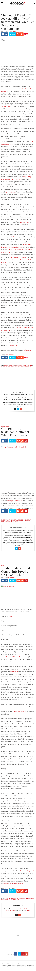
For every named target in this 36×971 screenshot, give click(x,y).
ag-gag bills (12, 365)
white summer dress (12, 521)
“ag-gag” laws (5, 106)
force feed (29, 365)
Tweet (13, 34)
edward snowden (21, 365)
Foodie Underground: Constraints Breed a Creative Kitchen (16, 571)
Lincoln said (24, 222)
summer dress (5, 520)
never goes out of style (14, 501)
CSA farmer (14, 672)
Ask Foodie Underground (11, 898)
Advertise (18, 938)
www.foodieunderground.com (13, 883)
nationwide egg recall (18, 257)
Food (2, 565)
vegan (10, 616)
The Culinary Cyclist (17, 908)
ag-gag (6, 365)
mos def (17, 366)
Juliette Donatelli (13, 438)
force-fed (4, 366)
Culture (3, 13)
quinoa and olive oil (19, 711)
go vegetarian (10, 192)
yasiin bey (28, 366)
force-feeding (12, 345)
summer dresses (14, 520)
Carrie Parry (7, 519)
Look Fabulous (5, 426)
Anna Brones (11, 577)
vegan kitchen (15, 899)
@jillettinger (27, 350)
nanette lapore (5, 519)
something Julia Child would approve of (14, 657)
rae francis (20, 519)
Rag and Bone (27, 519)
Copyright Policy (18, 944)
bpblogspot (9, 355)
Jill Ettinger (12, 31)
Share (6, 34)
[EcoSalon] (18, 3)
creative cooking (24, 898)
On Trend (18, 506)
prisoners (23, 366)
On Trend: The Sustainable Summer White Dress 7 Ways (15, 431)
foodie (8, 899)
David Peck (15, 519)
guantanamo (11, 366)
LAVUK (19, 519)
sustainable (22, 520)
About (18, 935)
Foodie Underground (27, 871)
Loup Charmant (26, 519)
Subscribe (18, 941)
